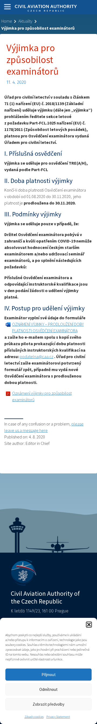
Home (6, 21)
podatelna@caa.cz (36, 356)
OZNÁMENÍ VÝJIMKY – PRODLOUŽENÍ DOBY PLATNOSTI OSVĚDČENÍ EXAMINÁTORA (48, 327)
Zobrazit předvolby (48, 704)
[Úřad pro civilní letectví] (46, 8)
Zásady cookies (34, 717)
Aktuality (25, 21)
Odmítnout (48, 689)
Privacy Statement (58, 717)
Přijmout (48, 674)
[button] (89, 624)
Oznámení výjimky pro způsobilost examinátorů (42, 396)
